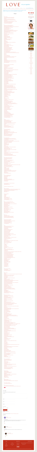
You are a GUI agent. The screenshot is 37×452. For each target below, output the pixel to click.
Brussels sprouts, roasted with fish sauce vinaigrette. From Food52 (10, 56)
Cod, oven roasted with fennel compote (7, 102)
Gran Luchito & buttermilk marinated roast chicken (8, 166)
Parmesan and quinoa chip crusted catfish (8, 227)
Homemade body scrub (6, 180)
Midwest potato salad (6, 206)
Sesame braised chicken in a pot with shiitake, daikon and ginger (10, 325)
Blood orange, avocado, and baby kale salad (8, 47)
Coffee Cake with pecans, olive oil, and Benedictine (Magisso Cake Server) (10, 103)
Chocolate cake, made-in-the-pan (7, 94)
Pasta (31, 66)
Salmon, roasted (5, 312)
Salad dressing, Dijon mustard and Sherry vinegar (8, 295)
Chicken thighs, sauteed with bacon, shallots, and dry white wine (10, 87)
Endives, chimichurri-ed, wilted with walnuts (8, 134)
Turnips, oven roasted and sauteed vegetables (8, 367)
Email (3, 401)
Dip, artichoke (5, 123)
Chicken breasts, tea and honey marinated (8, 76)
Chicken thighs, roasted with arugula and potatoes (8, 86)
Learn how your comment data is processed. (14, 413)
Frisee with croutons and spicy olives (7, 153)
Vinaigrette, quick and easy (6, 377)
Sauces (31, 69)
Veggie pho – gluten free (6, 376)
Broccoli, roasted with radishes (7, 51)
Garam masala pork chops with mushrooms (8, 157)
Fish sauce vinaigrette (6, 146)
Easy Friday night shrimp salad (7, 129)
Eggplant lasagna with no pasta (7, 131)
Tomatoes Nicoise (5, 363)
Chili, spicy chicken (5, 90)
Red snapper (5, 274)
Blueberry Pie (5, 43)
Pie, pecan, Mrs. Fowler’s (6, 246)
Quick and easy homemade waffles (7, 268)
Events (31, 60)
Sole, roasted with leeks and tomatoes (7, 338)
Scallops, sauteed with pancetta (7, 326)
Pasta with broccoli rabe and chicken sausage (8, 229)
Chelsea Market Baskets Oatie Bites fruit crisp (8, 74)
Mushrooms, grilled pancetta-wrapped (7, 209)
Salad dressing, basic (6, 296)
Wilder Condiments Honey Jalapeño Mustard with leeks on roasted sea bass (11, 380)
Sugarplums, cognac (6, 356)
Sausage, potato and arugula (6, 321)
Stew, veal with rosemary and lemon (7, 353)
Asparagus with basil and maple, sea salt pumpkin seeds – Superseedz (10, 21)
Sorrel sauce (5, 341)
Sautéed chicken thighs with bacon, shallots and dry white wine (9, 322)
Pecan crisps (5, 239)
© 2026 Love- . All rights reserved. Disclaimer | (15, 448)
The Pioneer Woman (23, 444)
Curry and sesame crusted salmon (7, 117)
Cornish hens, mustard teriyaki (7, 107)
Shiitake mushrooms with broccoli (7, 327)
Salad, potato (5, 305)
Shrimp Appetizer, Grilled (6, 329)
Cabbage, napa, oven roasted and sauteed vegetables (9, 64)
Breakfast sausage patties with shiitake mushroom (8, 45)
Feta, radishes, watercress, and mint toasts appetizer (9, 140)
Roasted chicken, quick (6, 284)
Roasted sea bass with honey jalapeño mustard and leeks (9, 288)
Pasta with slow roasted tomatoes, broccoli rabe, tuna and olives (10, 234)
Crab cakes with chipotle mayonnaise (7, 109)
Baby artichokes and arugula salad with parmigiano (8, 25)
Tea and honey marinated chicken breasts (8, 359)
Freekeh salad (5, 150)
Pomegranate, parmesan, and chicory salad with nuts (9, 249)
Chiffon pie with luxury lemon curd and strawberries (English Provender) (10, 89)
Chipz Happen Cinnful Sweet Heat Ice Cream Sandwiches (9, 92)
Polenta (4, 248)
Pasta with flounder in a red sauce (7, 231)
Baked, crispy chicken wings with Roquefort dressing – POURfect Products (11, 30)
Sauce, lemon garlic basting (6, 318)
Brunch (31, 54)
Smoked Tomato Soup (6, 335)
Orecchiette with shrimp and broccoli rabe (8, 221)
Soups (31, 71)
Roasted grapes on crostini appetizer (7, 286)
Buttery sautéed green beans (6, 62)
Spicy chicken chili (5, 348)
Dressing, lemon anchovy (6, 125)
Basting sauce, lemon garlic (6, 34)
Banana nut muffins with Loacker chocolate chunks (8, 32)
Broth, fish (5, 53)
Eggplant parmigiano (6, 130)
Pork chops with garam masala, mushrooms (8, 253)
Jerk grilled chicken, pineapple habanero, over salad (8, 186)
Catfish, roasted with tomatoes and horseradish (8, 70)
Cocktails (31, 55)
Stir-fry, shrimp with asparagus (7, 354)
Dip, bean (5, 124)
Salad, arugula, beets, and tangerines (7, 297)
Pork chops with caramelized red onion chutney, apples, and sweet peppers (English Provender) (12, 251)
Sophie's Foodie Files (18, 445)
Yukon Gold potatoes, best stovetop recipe (8, 383)
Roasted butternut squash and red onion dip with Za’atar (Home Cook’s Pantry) (11, 280)
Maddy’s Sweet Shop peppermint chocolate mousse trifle (9, 202)
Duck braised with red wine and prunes (7, 126)
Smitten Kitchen (18, 444)
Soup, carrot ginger (6, 342)
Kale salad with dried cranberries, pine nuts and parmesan (9, 190)
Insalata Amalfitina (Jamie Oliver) (7, 184)
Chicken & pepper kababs (14, 74)
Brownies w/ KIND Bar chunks (6, 55)
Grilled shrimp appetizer (6, 172)
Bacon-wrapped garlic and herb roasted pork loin (8, 27)
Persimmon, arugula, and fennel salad (7, 242)
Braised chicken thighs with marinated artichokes (8, 49)
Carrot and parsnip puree (6, 66)
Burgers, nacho (5, 58)
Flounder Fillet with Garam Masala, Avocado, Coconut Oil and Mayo (10, 149)
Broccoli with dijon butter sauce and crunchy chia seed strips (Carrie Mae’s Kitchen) (11, 52)
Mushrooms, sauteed (6, 210)
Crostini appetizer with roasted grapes (7, 113)
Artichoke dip (5, 18)
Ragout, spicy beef (5, 272)
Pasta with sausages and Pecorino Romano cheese (8, 233)
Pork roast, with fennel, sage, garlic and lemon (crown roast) (9, 257)
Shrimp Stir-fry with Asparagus (7, 333)
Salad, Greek (5, 301)
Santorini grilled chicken (6, 316)
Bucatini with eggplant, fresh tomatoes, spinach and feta (9, 57)
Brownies (5, 54)
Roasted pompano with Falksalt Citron (7, 287)
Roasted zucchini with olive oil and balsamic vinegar (8, 292)
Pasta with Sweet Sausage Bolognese (7, 235)
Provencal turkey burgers (6, 265)
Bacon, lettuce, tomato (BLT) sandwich (7, 28)
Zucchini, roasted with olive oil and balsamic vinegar (8, 385)
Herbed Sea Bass (5, 178)
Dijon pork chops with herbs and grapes (7, 121)
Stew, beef (5, 352)
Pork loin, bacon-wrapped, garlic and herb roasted (8, 255)
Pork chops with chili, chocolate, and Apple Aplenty (8, 252)
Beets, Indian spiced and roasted (7, 39)
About (6, 443)
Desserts (31, 58)
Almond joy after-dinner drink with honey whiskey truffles (9, 17)
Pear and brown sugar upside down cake (7, 238)
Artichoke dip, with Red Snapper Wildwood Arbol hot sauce (9, 19)
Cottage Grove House (12, 444)
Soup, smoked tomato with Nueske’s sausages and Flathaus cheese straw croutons (11, 344)
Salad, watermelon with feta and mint (7, 309)
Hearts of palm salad (6, 176)
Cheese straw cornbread (6, 72)
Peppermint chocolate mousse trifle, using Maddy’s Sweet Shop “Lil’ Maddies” (11, 240)
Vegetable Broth (5, 373)
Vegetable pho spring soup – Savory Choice (8, 375)
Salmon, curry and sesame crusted (7, 311)
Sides (31, 70)
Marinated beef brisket (6, 204)
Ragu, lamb (5, 273)
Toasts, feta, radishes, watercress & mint (7, 360)
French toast (5, 151)
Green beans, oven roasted (6, 168)
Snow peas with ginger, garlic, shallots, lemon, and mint (9, 336)
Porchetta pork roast (6, 250)
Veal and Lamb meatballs (6, 371)
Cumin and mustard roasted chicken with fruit (8, 115)
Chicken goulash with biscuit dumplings (7, 79)
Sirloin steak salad (5, 331)
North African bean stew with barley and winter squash (9, 217)
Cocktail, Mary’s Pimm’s (6, 100)
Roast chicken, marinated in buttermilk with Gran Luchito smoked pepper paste (11, 282)
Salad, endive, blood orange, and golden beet (8, 299)
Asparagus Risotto (5, 20)
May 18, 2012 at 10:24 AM (8, 417)
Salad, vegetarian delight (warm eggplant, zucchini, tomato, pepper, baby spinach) (11, 308)
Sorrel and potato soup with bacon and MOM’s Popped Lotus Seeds (10, 340)
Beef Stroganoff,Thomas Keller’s (7, 36)
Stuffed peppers (5, 355)
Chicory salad (5, 88)
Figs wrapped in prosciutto (6, 144)
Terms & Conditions (29, 448)
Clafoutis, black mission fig (6, 98)
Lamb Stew (5, 196)
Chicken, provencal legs (6, 81)
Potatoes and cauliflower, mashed (7, 261)
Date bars (5, 119)
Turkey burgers (5, 365)
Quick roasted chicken (6, 269)
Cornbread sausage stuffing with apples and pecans (8, 106)
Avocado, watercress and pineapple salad (8, 23)
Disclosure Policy (25, 448)
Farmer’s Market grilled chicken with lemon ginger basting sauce (10, 138)
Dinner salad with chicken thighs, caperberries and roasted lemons (10, 122)
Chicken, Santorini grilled (6, 83)
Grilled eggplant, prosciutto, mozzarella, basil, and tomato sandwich (10, 170)
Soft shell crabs (5, 337)
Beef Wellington (5, 38)
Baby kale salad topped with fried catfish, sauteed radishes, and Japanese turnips (11, 26)
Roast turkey (5, 289)
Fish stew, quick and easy (6, 147)
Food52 (12, 445)
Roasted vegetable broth (6, 290)
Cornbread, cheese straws (6, 105)
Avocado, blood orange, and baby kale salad (8, 22)
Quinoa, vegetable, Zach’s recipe (7, 270)
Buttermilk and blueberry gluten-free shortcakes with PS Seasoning (10, 60)
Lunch (31, 64)
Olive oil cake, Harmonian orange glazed (7, 219)
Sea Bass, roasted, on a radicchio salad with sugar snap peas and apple (10, 324)
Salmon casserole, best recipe (7, 310)
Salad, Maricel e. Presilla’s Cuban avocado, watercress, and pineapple (10, 303)
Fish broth (5, 145)
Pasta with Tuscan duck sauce (7, 236)
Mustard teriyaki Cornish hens (6, 211)
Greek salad (5, 167)
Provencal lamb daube (6, 264)
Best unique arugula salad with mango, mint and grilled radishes (10, 42)
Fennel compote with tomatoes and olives (8, 142)
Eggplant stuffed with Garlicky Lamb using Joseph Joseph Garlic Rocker (10, 132)
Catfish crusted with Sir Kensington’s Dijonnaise (8, 68)
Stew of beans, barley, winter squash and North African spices (9, 351)
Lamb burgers (5, 194)
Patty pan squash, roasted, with (10, 237)
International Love (6, 445)
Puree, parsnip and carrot (6, 266)
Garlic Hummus (5, 159)
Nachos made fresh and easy (6, 215)
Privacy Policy (23, 448)
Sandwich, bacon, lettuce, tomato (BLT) (7, 314)
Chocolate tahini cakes (6, 96)
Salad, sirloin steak (5, 307)
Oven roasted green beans (6, 223)
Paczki (4, 225)
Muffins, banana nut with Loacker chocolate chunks (8, 208)
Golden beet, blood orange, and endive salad (8, 165)
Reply (4, 423)
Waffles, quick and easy (6, 379)
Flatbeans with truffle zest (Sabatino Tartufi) (8, 148)
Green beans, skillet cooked (6, 169)
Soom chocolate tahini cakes (6, 339)
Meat (31, 65)
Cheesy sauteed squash (6, 73)
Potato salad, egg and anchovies (7, 259)
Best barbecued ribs (6, 41)
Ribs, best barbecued (6, 276)
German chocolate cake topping (7, 161)
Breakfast (31, 53)
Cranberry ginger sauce (6, 111)
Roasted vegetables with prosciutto (7, 291)
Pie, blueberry (5, 244)
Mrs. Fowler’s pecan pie (6, 207)
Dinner (31, 59)
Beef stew (5, 40)
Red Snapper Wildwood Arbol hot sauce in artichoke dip (9, 275)
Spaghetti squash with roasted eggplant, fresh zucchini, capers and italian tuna (11, 346)
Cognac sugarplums (6, 104)
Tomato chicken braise (6, 361)
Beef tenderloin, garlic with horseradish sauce (8, 37)
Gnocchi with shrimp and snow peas (7, 163)
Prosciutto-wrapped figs (6, 263)
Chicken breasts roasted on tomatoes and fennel (8, 75)
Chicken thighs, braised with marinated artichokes (8, 85)
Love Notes (6, 446)
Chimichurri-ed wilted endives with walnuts (8, 91)
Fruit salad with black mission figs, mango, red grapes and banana (10, 155)
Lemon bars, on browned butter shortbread (8, 198)
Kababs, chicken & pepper (6, 188)
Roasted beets (5, 278)
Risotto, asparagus (6, 277)
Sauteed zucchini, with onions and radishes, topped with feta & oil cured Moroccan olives (12, 323)
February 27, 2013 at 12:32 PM (10, 433)
